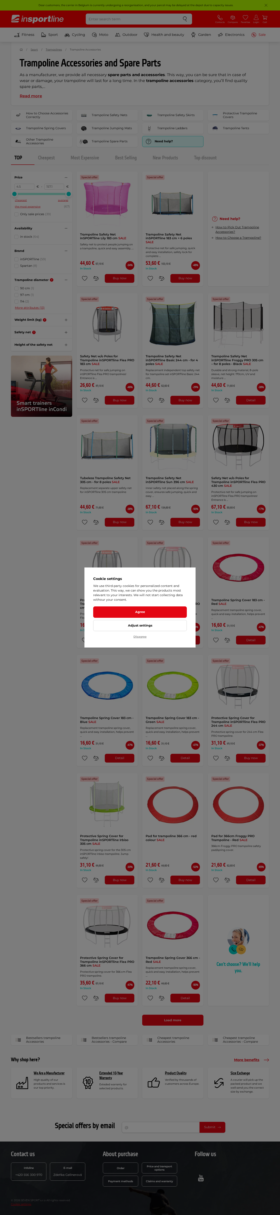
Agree (140, 612)
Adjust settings (140, 625)
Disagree (140, 636)
